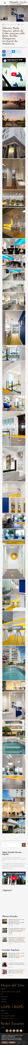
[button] (5, 2)
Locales (21, 24)
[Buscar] (24, 845)
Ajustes (19, 1042)
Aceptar (4, 1042)
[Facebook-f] (10, 1030)
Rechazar (12, 1042)
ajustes (20, 1039)
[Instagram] (7, 1030)
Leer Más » (11, 960)
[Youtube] (21, 1030)
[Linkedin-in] (17, 1030)
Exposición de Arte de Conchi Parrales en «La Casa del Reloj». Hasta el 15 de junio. (16, 972)
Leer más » (11, 925)
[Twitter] (14, 1030)
